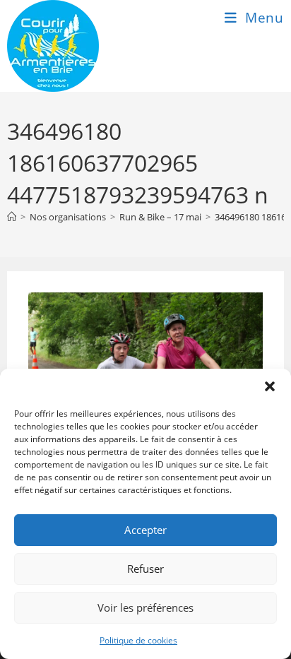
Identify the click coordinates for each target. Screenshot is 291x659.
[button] (270, 386)
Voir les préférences (145, 607)
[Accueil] (11, 216)
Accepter (145, 530)
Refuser (145, 569)
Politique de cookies (138, 640)
